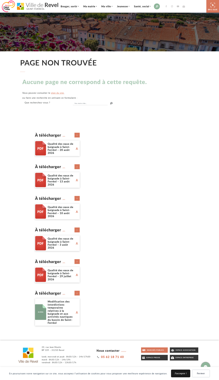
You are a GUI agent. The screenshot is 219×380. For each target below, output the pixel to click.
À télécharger (48, 135)
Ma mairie (89, 6)
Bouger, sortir (69, 6)
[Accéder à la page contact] (205, 366)
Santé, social (141, 6)
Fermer (201, 373)
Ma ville (106, 6)
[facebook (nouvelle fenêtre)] (167, 6)
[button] (183, 6)
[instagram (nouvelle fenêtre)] (173, 6)
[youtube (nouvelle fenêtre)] (178, 6)
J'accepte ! (181, 373)
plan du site (57, 92)
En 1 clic (213, 9)
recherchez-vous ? (37, 102)
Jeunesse (122, 6)
